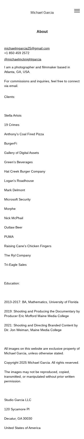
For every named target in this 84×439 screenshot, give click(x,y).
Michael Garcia (42, 12)
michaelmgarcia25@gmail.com (27, 48)
